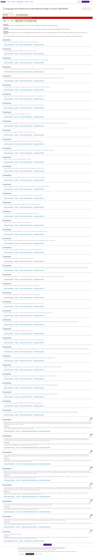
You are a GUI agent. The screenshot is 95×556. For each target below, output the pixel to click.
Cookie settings (21, 554)
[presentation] (5, 15)
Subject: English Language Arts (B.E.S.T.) (11, 540)
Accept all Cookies (29, 554)
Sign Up (79, 1)
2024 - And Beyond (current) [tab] (22, 15)
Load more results (47, 544)
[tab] (8, 20)
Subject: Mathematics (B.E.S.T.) (9, 431)
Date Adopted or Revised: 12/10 (38, 44)
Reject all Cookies (38, 554)
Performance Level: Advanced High (26, 44)
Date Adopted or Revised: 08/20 (44, 431)
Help (92, 1)
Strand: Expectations (27, 540)
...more (32, 428)
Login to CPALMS (85, 1)
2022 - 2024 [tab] (12, 15)
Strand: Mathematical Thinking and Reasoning (29, 431)
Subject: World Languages (8, 44)
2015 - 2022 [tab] (5, 15)
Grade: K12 (16, 44)
